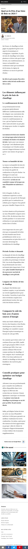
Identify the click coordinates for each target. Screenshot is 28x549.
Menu (24, 1)
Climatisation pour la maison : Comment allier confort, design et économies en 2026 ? (14, 495)
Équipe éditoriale (5, 520)
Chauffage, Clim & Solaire (7, 538)
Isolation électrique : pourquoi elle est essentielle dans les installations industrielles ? (14, 463)
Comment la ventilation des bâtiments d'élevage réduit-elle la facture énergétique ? (13, 479)
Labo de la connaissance (6, 534)
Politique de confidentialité (7, 524)
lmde (2, 532)
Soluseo (4, 1)
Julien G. (9, 36)
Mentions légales (5, 522)
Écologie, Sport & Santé (6, 536)
